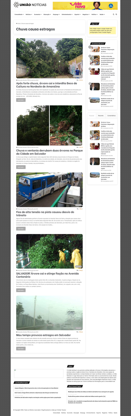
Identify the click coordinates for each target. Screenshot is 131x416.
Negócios (85, 14)
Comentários (111, 115)
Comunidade (18, 14)
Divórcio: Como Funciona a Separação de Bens (107, 49)
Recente (100, 115)
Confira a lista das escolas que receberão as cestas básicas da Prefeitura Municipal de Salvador (108, 60)
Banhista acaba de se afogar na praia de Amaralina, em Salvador (107, 101)
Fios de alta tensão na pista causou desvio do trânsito (45, 213)
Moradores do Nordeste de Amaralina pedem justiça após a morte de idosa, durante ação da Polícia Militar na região (108, 88)
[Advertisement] (102, 199)
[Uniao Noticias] (29, 5)
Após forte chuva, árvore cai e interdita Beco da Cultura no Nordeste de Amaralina (46, 84)
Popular (91, 115)
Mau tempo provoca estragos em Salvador (43, 335)
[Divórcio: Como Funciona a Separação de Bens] (95, 49)
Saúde (101, 14)
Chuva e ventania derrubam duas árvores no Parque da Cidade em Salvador (49, 151)
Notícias (28, 14)
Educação (47, 14)
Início (18, 23)
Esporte (77, 14)
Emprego (55, 14)
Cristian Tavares (61, 410)
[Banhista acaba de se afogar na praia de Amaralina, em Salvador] (95, 100)
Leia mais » (21, 100)
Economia (37, 14)
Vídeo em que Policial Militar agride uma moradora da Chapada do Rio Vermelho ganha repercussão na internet (108, 74)
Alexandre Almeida (22, 80)
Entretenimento (66, 14)
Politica (94, 14)
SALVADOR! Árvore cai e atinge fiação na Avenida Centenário (47, 274)
